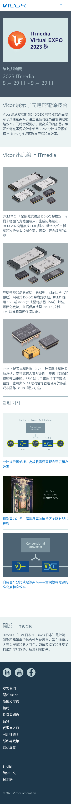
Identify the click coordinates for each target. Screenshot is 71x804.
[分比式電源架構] (35, 435)
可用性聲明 (11, 735)
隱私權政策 (11, 741)
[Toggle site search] (62, 5)
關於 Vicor (10, 695)
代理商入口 (11, 728)
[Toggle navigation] (67, 5)
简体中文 (9, 773)
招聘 (6, 708)
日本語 (8, 780)
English (8, 766)
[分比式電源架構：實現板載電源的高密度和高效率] (35, 555)
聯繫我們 (9, 688)
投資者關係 (11, 715)
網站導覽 (9, 748)
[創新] (35, 494)
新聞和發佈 (11, 702)
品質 (6, 721)
